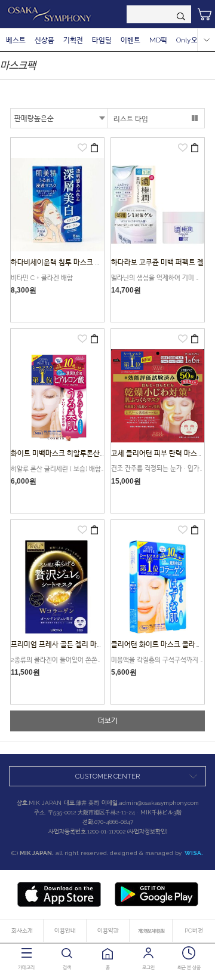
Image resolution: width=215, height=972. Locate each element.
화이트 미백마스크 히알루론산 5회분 (64, 453)
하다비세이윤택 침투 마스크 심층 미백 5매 (73, 262)
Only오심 (190, 40)
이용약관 (108, 930)
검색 (67, 967)
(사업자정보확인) (147, 831)
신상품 (44, 40)
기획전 (73, 40)
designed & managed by (156, 853)
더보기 (108, 720)
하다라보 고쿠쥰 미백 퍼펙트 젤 (157, 262)
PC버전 (194, 930)
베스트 (16, 40)
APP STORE (59, 894)
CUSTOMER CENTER (107, 776)
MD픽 (158, 40)
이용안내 (65, 930)
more (206, 40)
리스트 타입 (130, 119)
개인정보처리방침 (151, 931)
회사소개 (22, 930)
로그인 (148, 967)
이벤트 (130, 40)
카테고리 (26, 967)
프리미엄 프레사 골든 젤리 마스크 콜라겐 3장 (77, 644)
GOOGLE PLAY (156, 894)
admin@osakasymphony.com (159, 802)
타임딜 (102, 40)
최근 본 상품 (189, 967)
